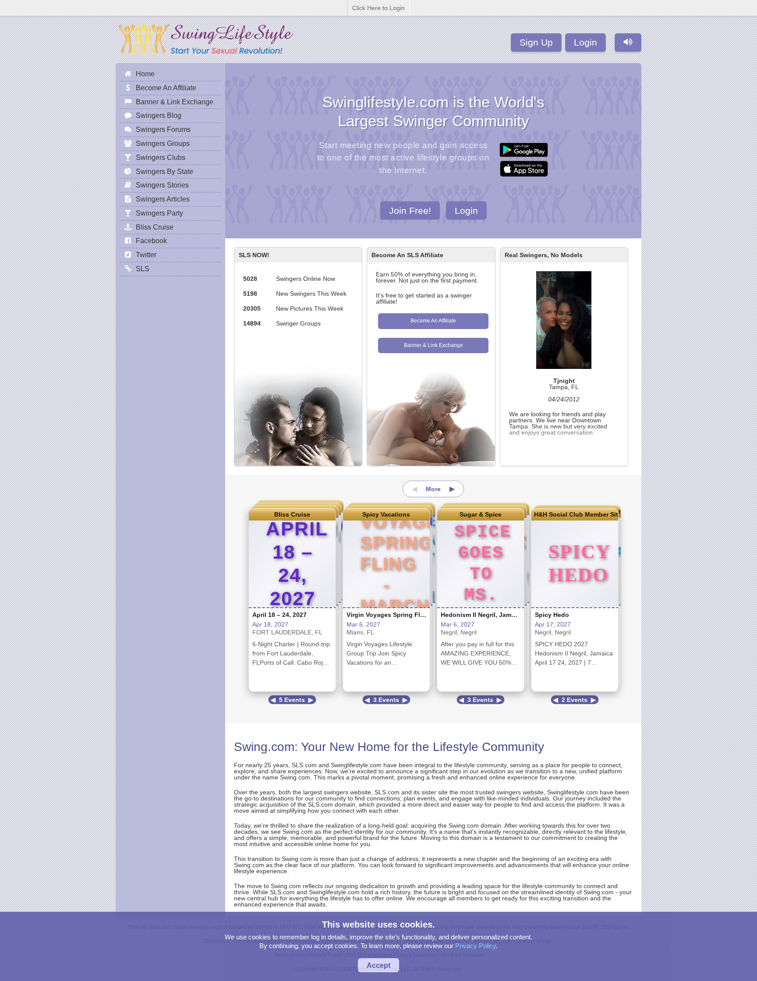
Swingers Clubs (160, 157)
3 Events (386, 700)
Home (145, 74)
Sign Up (536, 42)
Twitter (146, 255)
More (433, 489)
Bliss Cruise (292, 514)
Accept (378, 965)
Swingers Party (159, 213)
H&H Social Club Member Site (575, 514)
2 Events (574, 700)
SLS (142, 269)
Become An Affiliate (433, 321)
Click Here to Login (378, 7)
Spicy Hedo (552, 614)
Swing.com (264, 747)
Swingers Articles (163, 199)
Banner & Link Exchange (433, 345)
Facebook (151, 240)
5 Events (292, 700)
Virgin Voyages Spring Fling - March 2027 (408, 614)
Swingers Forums (163, 129)
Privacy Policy (475, 945)
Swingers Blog (158, 115)
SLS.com (304, 765)
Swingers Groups (163, 143)
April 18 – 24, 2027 (279, 614)
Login (585, 42)
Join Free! (410, 210)
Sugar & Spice (481, 514)
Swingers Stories (162, 185)
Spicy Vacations (386, 514)
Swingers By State (164, 171)
